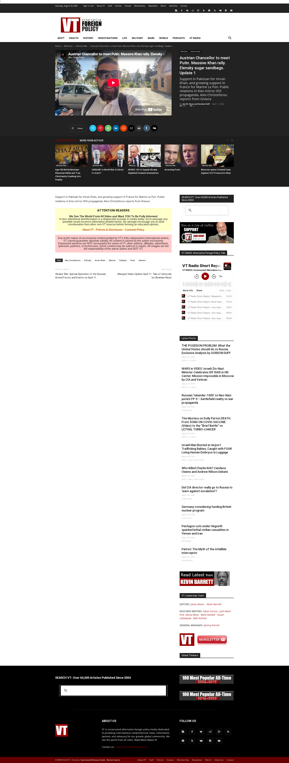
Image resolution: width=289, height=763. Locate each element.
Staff (110, 6)
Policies (118, 6)
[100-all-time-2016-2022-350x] (207, 699)
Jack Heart (225, 611)
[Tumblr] (146, 128)
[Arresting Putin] (181, 156)
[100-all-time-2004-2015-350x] (207, 683)
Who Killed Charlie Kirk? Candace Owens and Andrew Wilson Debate (205, 469)
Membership (139, 6)
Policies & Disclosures (109, 229)
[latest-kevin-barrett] (205, 585)
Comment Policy (134, 229)
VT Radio (195, 38)
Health (73, 38)
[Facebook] (181, 10)
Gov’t (61, 38)
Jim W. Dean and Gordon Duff (196, 104)
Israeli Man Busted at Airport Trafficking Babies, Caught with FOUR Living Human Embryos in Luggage (207, 448)
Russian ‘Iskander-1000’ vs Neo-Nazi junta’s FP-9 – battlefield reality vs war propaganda (207, 399)
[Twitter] (214, 10)
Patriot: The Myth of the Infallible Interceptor (204, 551)
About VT (101, 6)
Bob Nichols (200, 618)
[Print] (139, 128)
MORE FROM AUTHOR (91, 140)
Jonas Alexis (197, 604)
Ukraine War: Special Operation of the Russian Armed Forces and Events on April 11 (80, 276)
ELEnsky (87, 260)
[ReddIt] (123, 128)
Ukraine (142, 260)
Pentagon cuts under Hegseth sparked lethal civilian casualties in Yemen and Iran (205, 529)
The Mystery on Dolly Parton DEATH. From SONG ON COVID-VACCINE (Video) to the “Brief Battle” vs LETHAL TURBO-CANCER (206, 424)
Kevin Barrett (214, 604)
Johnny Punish (212, 625)
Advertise (173, 6)
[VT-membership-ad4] (207, 242)
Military (137, 38)
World (163, 38)
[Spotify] (209, 10)
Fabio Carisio (210, 611)
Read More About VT (145, 739)
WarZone (68, 46)
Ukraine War (81, 46)
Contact (183, 6)
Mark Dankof (208, 614)
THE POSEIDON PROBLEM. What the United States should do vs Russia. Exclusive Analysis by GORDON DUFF (206, 349)
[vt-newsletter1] (205, 645)
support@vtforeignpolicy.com (131, 746)
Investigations (108, 38)
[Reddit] (192, 10)
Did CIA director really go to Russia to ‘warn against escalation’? (207, 489)
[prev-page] (227, 140)
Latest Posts (189, 338)
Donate (128, 6)
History (88, 38)
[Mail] (187, 10)
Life (124, 38)
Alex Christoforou (72, 260)
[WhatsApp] (108, 128)
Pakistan (123, 260)
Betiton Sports (113, 759)
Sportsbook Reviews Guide (93, 759)
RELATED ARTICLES (65, 140)
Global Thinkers (190, 655)
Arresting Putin (172, 169)
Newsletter (153, 6)
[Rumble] (198, 10)
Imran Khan (100, 260)
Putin (132, 260)
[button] (230, 38)
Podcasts (179, 38)
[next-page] (232, 140)
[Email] (131, 128)
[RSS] (203, 10)
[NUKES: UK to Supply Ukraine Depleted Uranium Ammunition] (144, 156)
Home (58, 46)
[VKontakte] (220, 10)
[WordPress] (225, 10)
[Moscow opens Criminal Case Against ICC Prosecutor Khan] (217, 156)
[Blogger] (176, 10)
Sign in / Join (88, 6)
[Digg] (154, 128)
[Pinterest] (100, 128)
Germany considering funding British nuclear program (206, 508)
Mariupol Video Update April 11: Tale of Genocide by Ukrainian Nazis (145, 276)
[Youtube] (231, 10)
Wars (151, 38)
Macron (112, 260)
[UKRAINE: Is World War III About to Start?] (108, 156)
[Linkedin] (116, 128)
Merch (163, 6)
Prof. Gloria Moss (189, 614)
